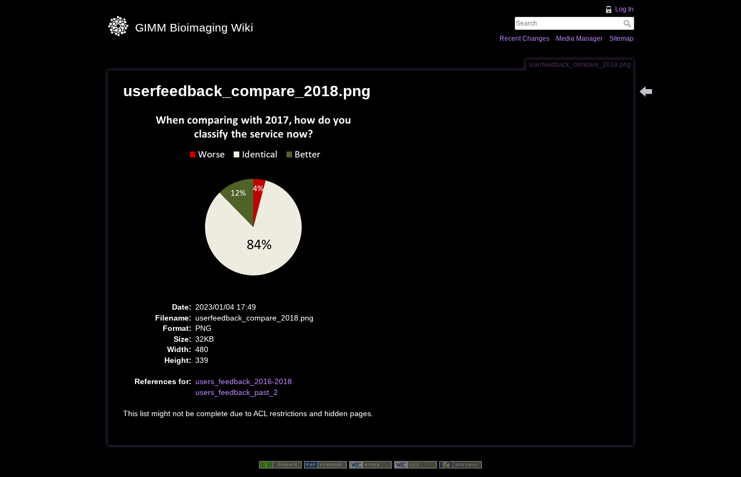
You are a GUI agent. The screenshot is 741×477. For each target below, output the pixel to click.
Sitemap (621, 38)
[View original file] (259, 203)
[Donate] (280, 464)
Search (628, 23)
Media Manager (579, 38)
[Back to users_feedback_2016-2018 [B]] (646, 91)
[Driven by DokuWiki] (460, 464)
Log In (624, 9)
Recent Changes (525, 38)
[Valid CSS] (415, 464)
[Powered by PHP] (325, 464)
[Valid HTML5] (370, 464)
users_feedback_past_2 (236, 392)
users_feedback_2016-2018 (243, 381)
